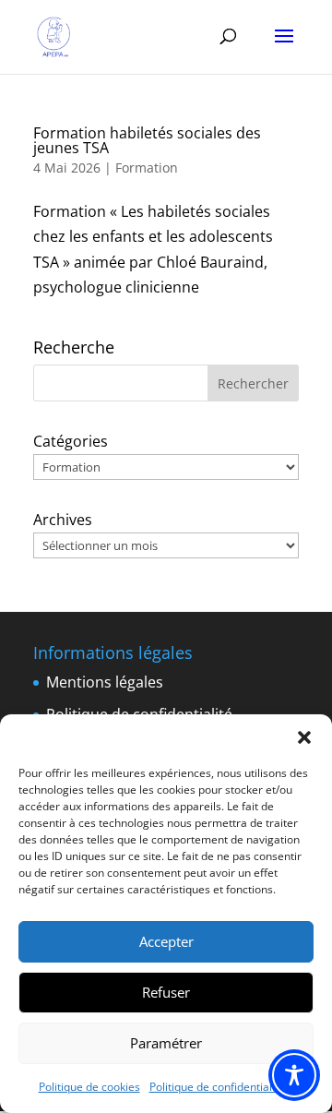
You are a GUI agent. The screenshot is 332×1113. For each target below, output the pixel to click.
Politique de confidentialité (217, 1087)
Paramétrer (166, 1043)
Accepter (166, 941)
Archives (62, 519)
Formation (146, 167)
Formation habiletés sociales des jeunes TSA (147, 140)
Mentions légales (104, 682)
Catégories (70, 441)
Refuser (166, 992)
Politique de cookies (89, 1087)
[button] (304, 737)
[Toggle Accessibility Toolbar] (294, 1075)
